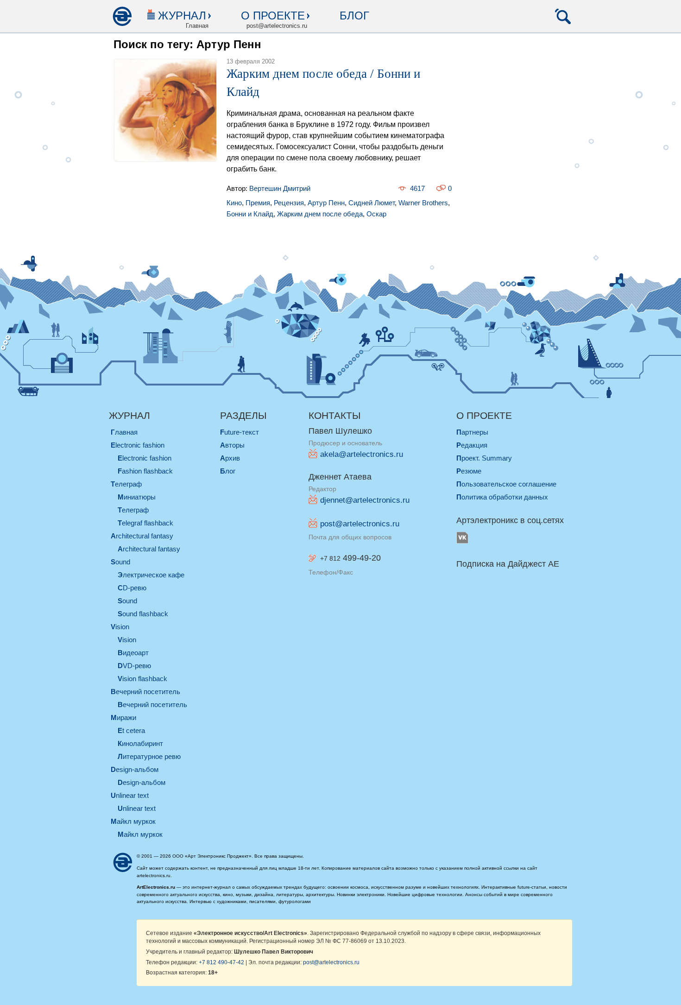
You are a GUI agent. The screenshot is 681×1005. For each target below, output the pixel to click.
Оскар (376, 214)
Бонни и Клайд (250, 214)
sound (120, 562)
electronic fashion (137, 445)
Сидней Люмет (371, 203)
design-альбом (134, 769)
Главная (124, 432)
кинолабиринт (140, 743)
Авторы (232, 445)
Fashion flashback (145, 471)
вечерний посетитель (145, 691)
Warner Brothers (423, 203)
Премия (258, 203)
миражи (123, 717)
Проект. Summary (484, 458)
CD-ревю (132, 588)
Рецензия (289, 203)
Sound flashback (143, 614)
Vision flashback (142, 679)
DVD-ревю (134, 666)
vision (120, 627)
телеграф (126, 484)
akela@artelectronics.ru (361, 454)
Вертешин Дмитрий (279, 188)
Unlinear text (137, 808)
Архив (230, 458)
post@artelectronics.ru (359, 523)
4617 (417, 188)
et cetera (131, 730)
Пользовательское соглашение (506, 484)
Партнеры (472, 432)
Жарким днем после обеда (320, 214)
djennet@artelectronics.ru (365, 500)
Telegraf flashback (145, 523)
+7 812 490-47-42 (221, 962)
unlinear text (130, 795)
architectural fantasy (142, 536)
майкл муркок (133, 821)
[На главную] (122, 16)
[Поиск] (563, 16)
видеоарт (133, 653)
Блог (354, 15)
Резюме (468, 471)
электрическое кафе (151, 575)
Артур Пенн (326, 203)
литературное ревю (149, 756)
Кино (234, 203)
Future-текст (239, 432)
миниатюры (137, 497)
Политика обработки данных (502, 497)
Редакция (471, 445)
